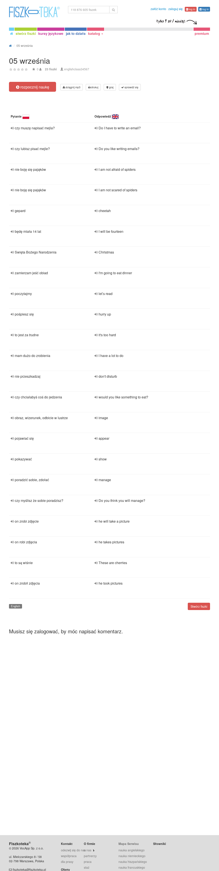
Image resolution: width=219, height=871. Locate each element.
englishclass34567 (76, 69)
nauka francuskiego (131, 867)
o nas (87, 850)
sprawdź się (131, 87)
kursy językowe (50, 33)
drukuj (94, 87)
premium (202, 33)
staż (86, 867)
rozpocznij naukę (34, 87)
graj (111, 87)
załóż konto (158, 9)
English (15, 606)
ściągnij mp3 (72, 87)
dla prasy (67, 861)
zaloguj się (175, 9)
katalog (94, 33)
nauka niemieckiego (131, 856)
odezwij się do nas (73, 850)
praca (88, 861)
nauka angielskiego (131, 850)
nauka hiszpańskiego (132, 861)
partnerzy (90, 856)
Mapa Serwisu (128, 844)
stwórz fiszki (26, 33)
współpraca (69, 856)
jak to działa (76, 33)
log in (191, 9)
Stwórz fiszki (199, 606)
